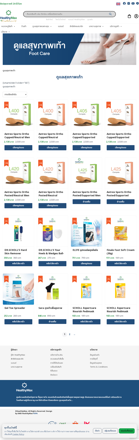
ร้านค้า (23, 26)
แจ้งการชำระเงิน (56, 355)
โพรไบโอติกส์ (60, 19)
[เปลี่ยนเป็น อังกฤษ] (118, 4)
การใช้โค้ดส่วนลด (56, 363)
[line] (137, 3)
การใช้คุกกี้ (94, 358)
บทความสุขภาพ (95, 26)
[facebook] (124, 3)
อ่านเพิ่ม (86, 201)
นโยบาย (4, 31)
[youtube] (133, 3)
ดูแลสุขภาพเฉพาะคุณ (40, 26)
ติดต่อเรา (53, 374)
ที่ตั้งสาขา (53, 370)
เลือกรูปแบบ (18, 147)
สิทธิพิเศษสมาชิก (76, 26)
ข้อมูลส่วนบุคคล (96, 363)
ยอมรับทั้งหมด (127, 430)
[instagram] (128, 3)
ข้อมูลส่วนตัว (94, 355)
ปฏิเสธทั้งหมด (110, 430)
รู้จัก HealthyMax (18, 355)
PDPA (35, 413)
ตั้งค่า (97, 430)
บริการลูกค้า (114, 26)
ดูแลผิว (90, 19)
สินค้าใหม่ (49, 19)
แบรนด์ (61, 26)
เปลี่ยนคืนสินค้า (56, 366)
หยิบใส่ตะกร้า (18, 263)
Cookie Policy (18, 434)
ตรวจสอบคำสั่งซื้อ (57, 358)
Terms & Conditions (99, 366)
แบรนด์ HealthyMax (76, 19)
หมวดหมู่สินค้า (6, 26)
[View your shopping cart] (129, 16)
